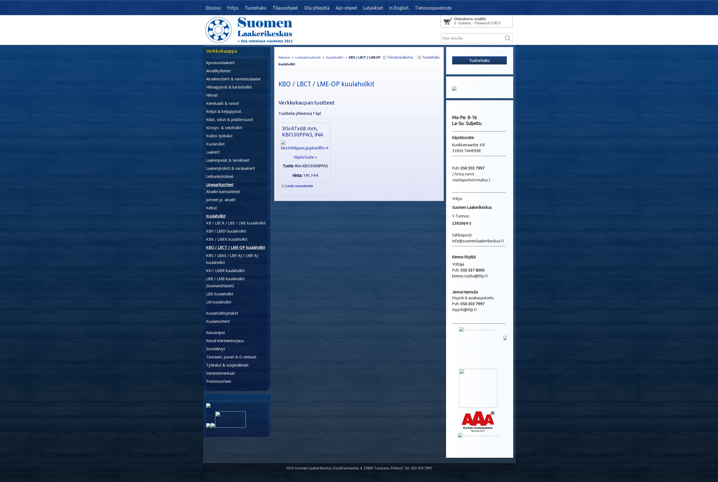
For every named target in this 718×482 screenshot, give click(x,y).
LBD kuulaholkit (219, 294)
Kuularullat (215, 144)
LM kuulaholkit (218, 302)
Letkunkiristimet (219, 176)
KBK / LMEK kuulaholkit (226, 239)
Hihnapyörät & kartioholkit (229, 87)
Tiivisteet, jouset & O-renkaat (231, 357)
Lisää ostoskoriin (299, 186)
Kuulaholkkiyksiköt (222, 313)
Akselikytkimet (218, 71)
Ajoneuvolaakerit (220, 63)
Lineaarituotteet (308, 57)
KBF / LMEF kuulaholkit (226, 231)
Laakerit (213, 152)
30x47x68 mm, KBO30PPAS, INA (302, 131)
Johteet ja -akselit (221, 200)
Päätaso (284, 57)
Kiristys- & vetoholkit (224, 128)
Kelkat (211, 208)
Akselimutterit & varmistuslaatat (233, 79)
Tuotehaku (430, 57)
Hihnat (212, 95)
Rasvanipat (215, 332)
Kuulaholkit (334, 57)
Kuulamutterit (218, 321)
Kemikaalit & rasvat (222, 103)
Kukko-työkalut (219, 136)
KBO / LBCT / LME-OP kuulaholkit (235, 247)
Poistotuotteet (218, 381)
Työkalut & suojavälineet (227, 365)
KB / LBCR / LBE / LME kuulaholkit (236, 223)
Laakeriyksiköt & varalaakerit (230, 168)
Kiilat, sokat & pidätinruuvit (229, 119)
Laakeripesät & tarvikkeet (227, 160)
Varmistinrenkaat (220, 373)
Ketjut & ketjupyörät (223, 111)
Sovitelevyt (215, 349)
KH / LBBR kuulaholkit (225, 270)
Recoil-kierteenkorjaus (225, 341)
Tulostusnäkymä (399, 57)
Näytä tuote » (305, 157)
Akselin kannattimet (223, 191)
